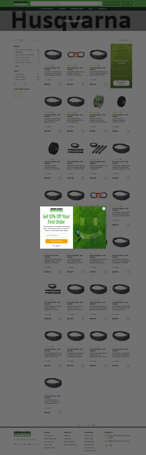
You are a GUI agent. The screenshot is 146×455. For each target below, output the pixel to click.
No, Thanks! (56, 246)
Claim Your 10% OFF (56, 241)
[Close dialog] (103, 208)
